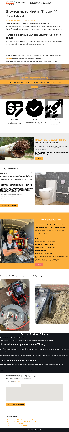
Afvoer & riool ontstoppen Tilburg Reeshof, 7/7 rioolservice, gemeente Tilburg (22, 421)
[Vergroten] (67, 172)
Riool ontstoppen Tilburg (49, 56)
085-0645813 (9, 58)
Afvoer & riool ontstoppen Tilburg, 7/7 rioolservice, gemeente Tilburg (20, 419)
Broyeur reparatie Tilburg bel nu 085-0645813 (15, 404)
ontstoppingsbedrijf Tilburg (11, 20)
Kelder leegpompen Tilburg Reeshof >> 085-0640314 (17, 425)
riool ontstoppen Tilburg (21, 20)
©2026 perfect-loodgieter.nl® (33, 429)
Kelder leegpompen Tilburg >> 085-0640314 (15, 423)
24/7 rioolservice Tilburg (31, 20)
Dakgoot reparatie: (47, 3)
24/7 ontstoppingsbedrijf (35, 2)
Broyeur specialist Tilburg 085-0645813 (9, 205)
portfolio (44, 2)
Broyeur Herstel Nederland (36, 3)
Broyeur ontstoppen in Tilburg (50, 140)
